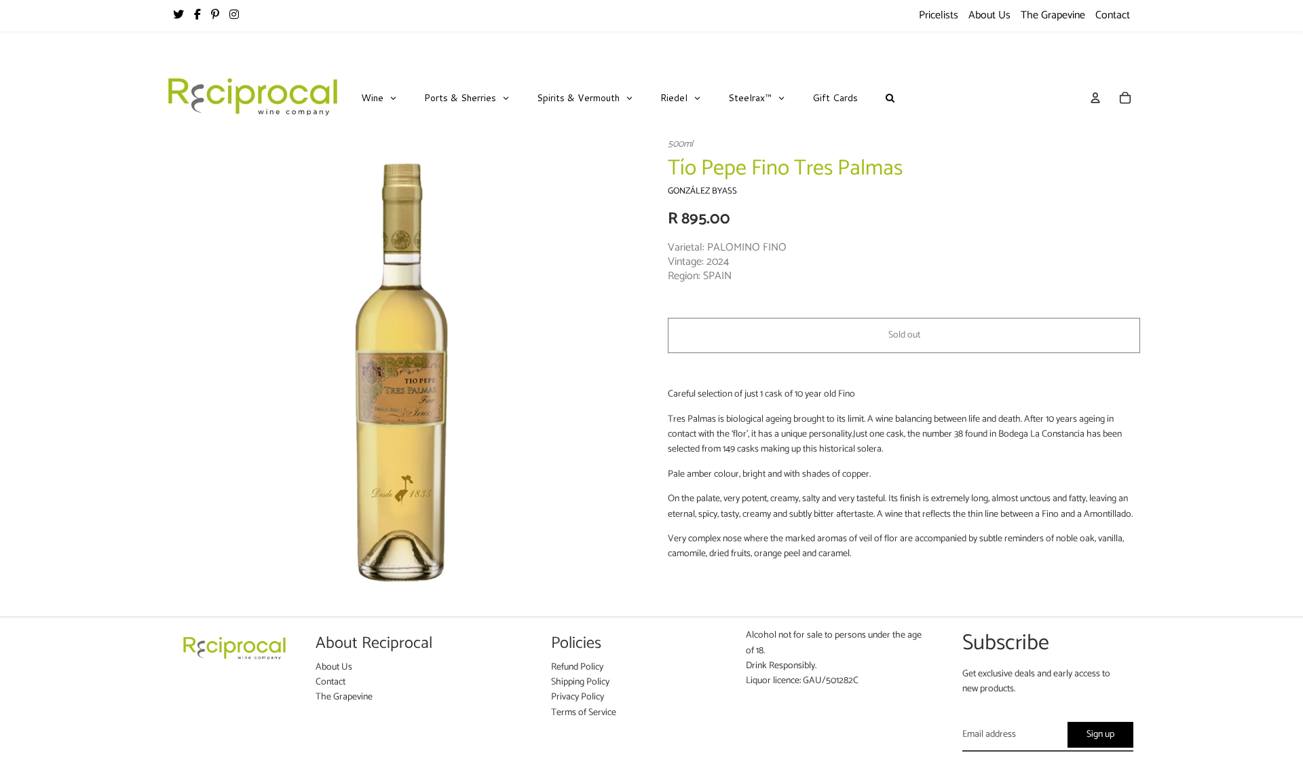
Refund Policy (577, 667)
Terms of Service (583, 713)
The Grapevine (1053, 15)
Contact (1112, 15)
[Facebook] (197, 15)
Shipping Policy (580, 682)
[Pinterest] (215, 15)
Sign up (1100, 734)
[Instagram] (234, 15)
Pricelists (938, 15)
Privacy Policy (577, 697)
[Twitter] (178, 15)
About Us (989, 15)
